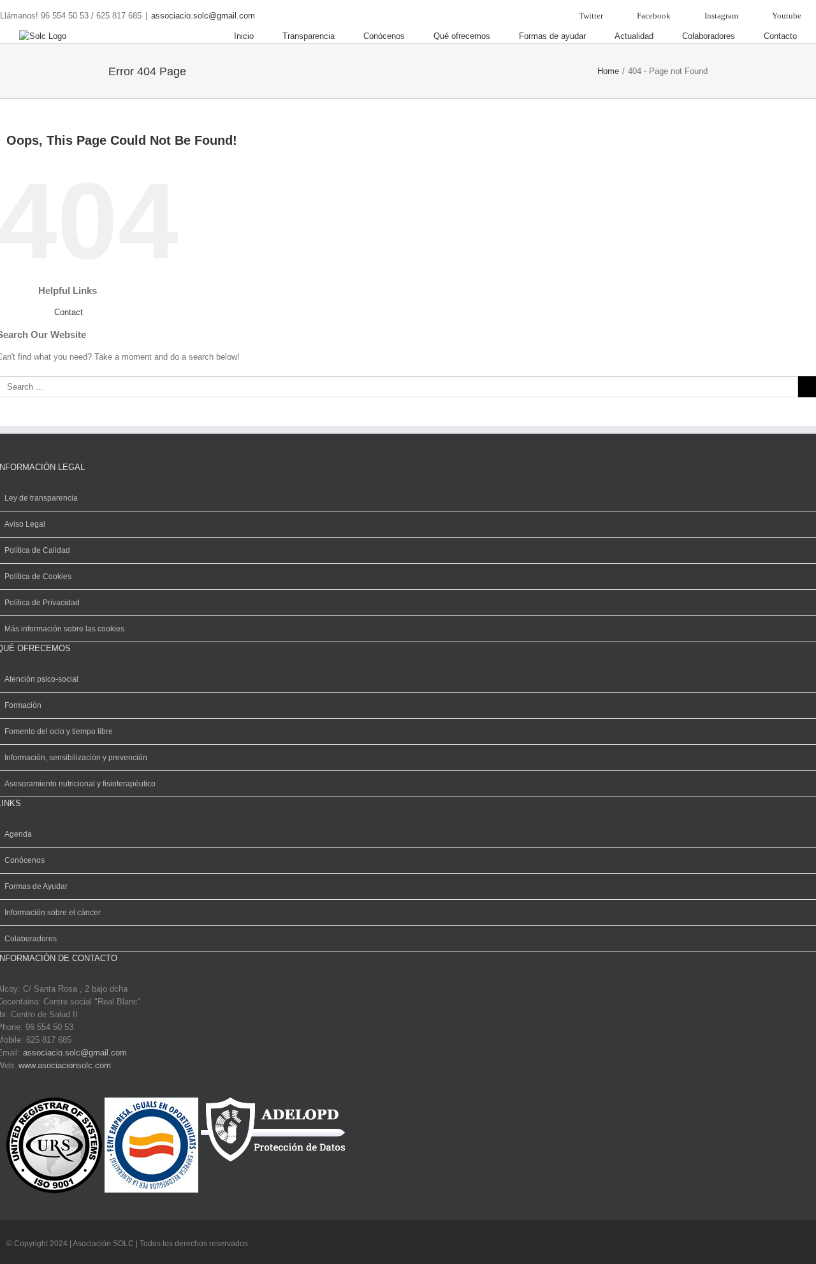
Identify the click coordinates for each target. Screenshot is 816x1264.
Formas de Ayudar (36, 886)
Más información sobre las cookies (64, 628)
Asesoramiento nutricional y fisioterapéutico (80, 783)
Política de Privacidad (42, 602)
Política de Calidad (37, 550)
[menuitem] (582, 15)
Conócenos (24, 860)
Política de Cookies (37, 576)
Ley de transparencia (41, 498)
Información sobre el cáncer (52, 912)
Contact (68, 312)
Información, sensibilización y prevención (75, 757)
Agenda (18, 834)
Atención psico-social (41, 679)
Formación (22, 705)
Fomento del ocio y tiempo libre (58, 731)
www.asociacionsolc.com (64, 1065)
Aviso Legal (24, 524)
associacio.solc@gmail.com (203, 15)
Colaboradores (30, 938)
